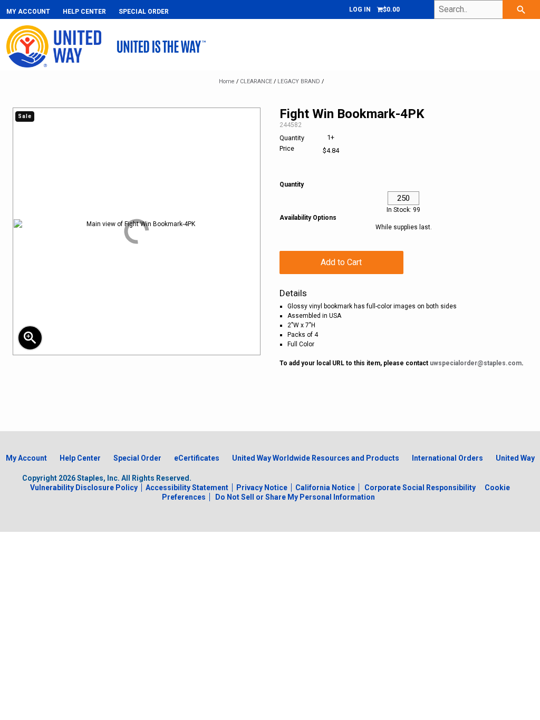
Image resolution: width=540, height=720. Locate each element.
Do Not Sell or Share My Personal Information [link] (295, 497)
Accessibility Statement (187, 487)
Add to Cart (341, 262)
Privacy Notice (261, 487)
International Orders (447, 458)
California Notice (325, 487)
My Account (28, 11)
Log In (360, 9)
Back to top (498, 709)
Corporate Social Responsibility (420, 487)
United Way (515, 458)
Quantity (291, 184)
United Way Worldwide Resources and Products (315, 458)
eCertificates (196, 458)
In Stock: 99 (403, 209)
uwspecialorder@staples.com (476, 363)
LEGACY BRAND (298, 81)
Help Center (84, 11)
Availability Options (307, 217)
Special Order (144, 11)
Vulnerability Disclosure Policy (84, 487)
